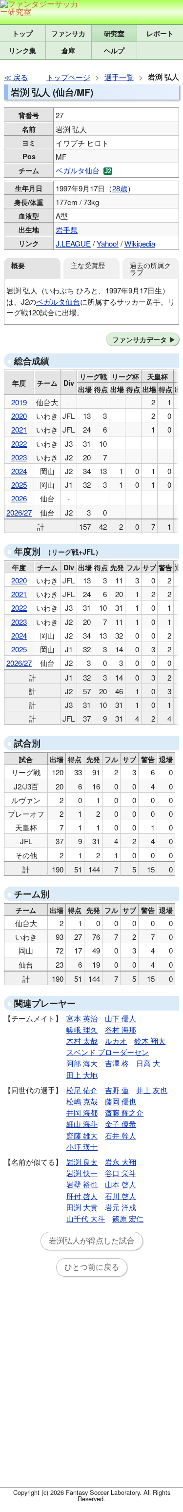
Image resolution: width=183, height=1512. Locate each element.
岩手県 (67, 230)
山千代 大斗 (85, 1218)
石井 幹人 (120, 1135)
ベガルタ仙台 (78, 170)
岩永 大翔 (120, 1162)
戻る (20, 77)
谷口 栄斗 (120, 1173)
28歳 (119, 188)
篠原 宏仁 (127, 1218)
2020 (19, 416)
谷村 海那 (120, 1029)
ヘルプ (114, 50)
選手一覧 (119, 77)
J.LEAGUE (73, 243)
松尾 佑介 (82, 1090)
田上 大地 (82, 1075)
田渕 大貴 (82, 1207)
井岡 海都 (82, 1112)
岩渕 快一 (82, 1173)
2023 (19, 457)
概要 (18, 265)
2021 (19, 429)
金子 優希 (120, 1123)
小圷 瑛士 (82, 1146)
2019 (19, 402)
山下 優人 (120, 1018)
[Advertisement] (91, 1387)
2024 (19, 471)
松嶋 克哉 (82, 1101)
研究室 (114, 33)
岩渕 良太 (82, 1162)
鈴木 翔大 (149, 1041)
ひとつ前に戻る (91, 1267)
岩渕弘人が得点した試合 (92, 1241)
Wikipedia (139, 243)
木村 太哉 (82, 1041)
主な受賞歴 (88, 265)
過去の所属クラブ (150, 268)
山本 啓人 (120, 1184)
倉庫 (68, 50)
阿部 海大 (82, 1063)
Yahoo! (108, 243)
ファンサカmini (68, 33)
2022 (19, 443)
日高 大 (148, 1063)
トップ (22, 33)
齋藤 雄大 (82, 1135)
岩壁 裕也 (82, 1184)
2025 (19, 484)
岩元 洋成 (120, 1207)
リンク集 (22, 50)
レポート (160, 33)
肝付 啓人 (82, 1196)
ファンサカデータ (139, 339)
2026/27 (19, 512)
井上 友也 (151, 1090)
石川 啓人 (120, 1196)
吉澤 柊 (117, 1063)
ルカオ (116, 1041)
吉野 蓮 (117, 1090)
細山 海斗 (82, 1123)
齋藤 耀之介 (124, 1112)
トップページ (68, 77)
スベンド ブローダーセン (107, 1052)
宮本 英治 (82, 1018)
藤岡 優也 (120, 1101)
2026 (19, 498)
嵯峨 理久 (82, 1029)
